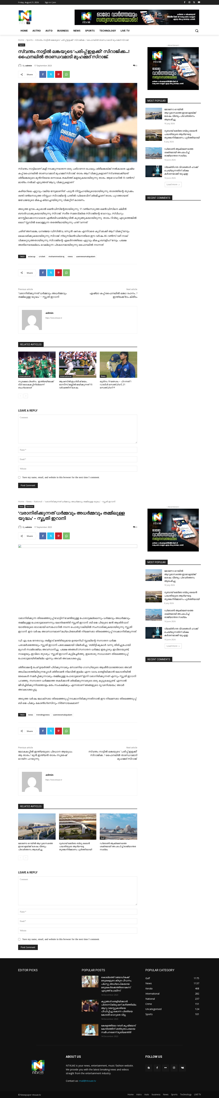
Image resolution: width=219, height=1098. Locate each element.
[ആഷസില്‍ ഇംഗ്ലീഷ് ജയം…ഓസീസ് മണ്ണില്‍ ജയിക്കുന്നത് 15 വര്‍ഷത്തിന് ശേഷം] (77, 365)
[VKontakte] (182, 1068)
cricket (42, 256)
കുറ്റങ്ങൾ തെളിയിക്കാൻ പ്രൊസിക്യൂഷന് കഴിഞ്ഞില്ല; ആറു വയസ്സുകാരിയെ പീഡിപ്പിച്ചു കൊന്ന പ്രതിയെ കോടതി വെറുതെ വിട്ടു (118, 1008)
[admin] (20, 65)
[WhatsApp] (66, 74)
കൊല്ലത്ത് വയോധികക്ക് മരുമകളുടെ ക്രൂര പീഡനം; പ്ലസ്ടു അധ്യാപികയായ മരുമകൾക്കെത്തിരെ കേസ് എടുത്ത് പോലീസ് (116, 984)
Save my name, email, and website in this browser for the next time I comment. (61, 477)
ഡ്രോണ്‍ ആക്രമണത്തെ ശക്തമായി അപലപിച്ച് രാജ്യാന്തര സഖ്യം (178, 152)
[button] (197, 31)
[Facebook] (185, 2)
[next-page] (26, 396)
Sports (29, 40)
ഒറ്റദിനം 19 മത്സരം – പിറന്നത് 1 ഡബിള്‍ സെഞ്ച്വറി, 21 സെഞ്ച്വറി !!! (115, 384)
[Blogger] (148, 1068)
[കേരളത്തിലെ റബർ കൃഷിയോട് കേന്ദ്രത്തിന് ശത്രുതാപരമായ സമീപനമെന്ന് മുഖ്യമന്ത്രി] (90, 1030)
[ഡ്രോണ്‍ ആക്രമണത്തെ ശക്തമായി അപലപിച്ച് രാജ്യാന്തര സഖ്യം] (153, 153)
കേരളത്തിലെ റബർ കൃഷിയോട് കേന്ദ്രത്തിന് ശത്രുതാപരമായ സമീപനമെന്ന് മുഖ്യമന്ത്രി (118, 1029)
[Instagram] (189, 2)
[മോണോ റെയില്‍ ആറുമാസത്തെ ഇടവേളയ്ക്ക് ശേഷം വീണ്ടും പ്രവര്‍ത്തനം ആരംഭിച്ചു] (153, 113)
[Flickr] (165, 1068)
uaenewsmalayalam (85, 256)
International (25, 376)
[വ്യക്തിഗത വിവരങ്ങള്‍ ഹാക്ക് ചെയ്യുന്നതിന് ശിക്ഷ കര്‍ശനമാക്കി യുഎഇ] (153, 171)
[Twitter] (194, 2)
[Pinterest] (58, 74)
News (103, 376)
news (70, 256)
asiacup (31, 256)
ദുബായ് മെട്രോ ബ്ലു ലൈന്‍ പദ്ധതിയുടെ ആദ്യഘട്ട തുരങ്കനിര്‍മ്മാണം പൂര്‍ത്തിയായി (182, 134)
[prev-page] (20, 396)
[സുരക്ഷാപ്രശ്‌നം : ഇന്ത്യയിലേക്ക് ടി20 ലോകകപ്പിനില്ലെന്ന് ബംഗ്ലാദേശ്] (37, 365)
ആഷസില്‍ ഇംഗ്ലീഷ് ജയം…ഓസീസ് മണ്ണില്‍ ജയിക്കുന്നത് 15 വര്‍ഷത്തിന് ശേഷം (75, 384)
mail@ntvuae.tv (87, 1080)
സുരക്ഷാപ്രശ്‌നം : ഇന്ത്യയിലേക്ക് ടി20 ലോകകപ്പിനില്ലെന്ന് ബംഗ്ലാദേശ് (36, 384)
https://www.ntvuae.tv (54, 318)
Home (21, 40)
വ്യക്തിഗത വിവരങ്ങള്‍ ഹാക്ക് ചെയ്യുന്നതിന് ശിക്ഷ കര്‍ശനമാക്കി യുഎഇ (181, 170)
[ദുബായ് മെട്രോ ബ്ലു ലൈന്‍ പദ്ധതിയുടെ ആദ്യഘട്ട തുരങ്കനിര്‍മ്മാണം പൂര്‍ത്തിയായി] (153, 135)
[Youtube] (199, 2)
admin (28, 65)
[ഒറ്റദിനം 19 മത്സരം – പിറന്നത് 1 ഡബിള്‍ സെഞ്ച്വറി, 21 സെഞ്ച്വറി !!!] (118, 365)
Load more (172, 184)
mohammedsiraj (56, 256)
